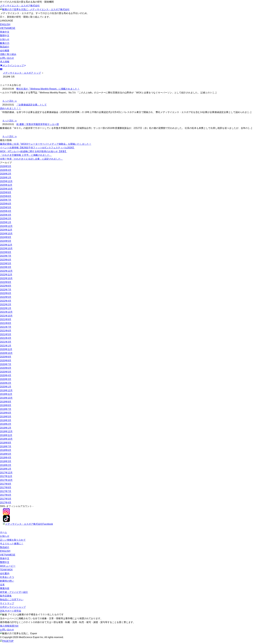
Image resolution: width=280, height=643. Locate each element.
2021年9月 (5, 319)
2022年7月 (5, 289)
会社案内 (4, 573)
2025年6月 (5, 203)
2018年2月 (5, 465)
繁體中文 (4, 35)
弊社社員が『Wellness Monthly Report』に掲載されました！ (48, 89)
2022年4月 (5, 301)
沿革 (2, 584)
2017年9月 (5, 484)
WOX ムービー (7, 566)
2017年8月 (5, 487)
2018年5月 (5, 454)
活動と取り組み (8, 54)
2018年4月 (5, 457)
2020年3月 (5, 379)
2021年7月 (5, 327)
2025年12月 (6, 181)
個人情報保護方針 (9, 626)
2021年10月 (6, 315)
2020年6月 (5, 368)
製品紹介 (4, 47)
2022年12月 (6, 271)
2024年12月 (6, 226)
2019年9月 (5, 401)
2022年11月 (6, 274)
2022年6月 (5, 293)
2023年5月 (5, 263)
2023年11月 (6, 245)
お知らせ (4, 39)
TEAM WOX (6, 569)
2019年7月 (5, 409)
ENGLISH (5, 24)
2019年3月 (5, 420)
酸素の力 (4, 43)
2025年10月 (6, 189)
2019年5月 (5, 416)
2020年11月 (6, 349)
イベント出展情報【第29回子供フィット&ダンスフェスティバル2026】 (37, 147)
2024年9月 (5, 237)
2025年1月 (5, 222)
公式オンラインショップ (13, 607)
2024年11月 (6, 230)
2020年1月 (5, 386)
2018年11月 (6, 435)
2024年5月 (5, 241)
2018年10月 (6, 439)
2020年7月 (5, 364)
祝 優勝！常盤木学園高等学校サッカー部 (37, 124)
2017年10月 (6, 480)
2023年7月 (5, 256)
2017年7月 (5, 491)
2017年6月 (5, 495)
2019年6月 (5, 413)
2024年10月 (6, 233)
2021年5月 (5, 334)
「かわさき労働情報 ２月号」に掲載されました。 (26, 155)
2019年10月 (6, 398)
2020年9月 (5, 357)
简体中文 (4, 32)
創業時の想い (7, 581)
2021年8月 (5, 323)
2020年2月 (5, 383)
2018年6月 (5, 450)
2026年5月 (5, 166)
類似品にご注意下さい (11, 599)
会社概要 (4, 50)
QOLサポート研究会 (10, 611)
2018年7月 (5, 446)
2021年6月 (5, 330)
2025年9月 (5, 192)
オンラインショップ (13, 65)
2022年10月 (6, 278)
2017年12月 (6, 472)
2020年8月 (5, 360)
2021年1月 (5, 345)
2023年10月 (6, 248)
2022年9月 (5, 282)
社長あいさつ (7, 577)
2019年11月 (6, 394)
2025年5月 (5, 207)
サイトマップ (7, 603)
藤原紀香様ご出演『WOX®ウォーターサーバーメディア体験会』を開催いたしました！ (45, 144)
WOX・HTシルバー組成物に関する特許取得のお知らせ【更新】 (33, 151)
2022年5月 (5, 297)
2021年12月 (6, 312)
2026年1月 (5, 177)
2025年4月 (5, 211)
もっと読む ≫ (9, 101)
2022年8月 (5, 286)
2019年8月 (5, 405)
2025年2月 (5, 218)
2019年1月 (5, 428)
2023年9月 (5, 252)
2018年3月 (5, 461)
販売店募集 (6, 596)
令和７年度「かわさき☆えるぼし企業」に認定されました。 (31, 159)
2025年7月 (5, 200)
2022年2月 (5, 304)
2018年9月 (5, 442)
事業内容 (4, 588)
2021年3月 (5, 342)
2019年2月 (5, 424)
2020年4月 (5, 375)
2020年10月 (6, 353)
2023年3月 (5, 267)
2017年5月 (5, 499)
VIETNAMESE (7, 28)
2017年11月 (6, 476)
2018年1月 (5, 469)
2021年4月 (5, 338)
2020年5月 (5, 372)
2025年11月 (6, 185)
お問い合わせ (7, 58)
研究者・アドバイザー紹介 (14, 592)
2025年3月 (5, 215)
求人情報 (4, 61)
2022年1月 (5, 308)
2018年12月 (6, 431)
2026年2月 (5, 173)
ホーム (3, 532)
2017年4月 (5, 502)
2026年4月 (5, 170)
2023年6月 (5, 259)
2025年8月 (5, 196)
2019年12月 (6, 390)
